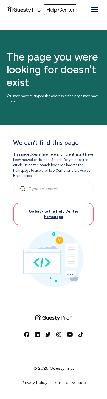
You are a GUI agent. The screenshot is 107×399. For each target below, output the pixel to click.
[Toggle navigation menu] (94, 9)
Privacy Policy (34, 382)
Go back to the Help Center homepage (53, 214)
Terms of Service (69, 382)
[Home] (25, 9)
